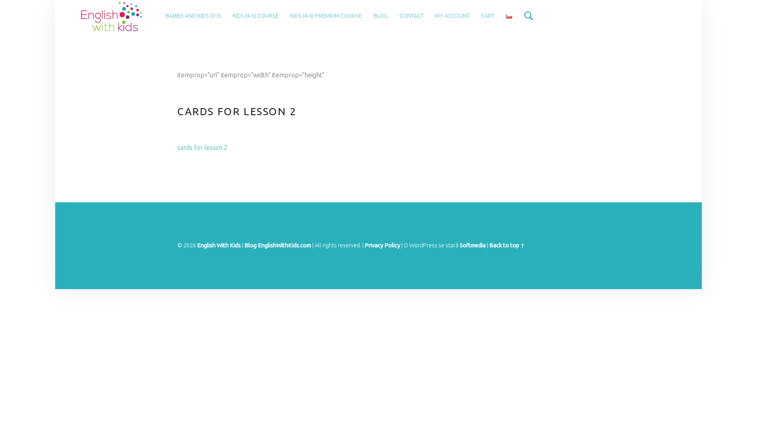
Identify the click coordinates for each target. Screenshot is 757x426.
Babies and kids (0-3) (193, 16)
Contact (411, 16)
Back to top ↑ (507, 245)
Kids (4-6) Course (256, 16)
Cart (487, 16)
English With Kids (219, 245)
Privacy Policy (382, 245)
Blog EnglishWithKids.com (277, 245)
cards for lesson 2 (202, 147)
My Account (452, 16)
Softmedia (473, 245)
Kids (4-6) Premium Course (326, 16)
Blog (380, 16)
